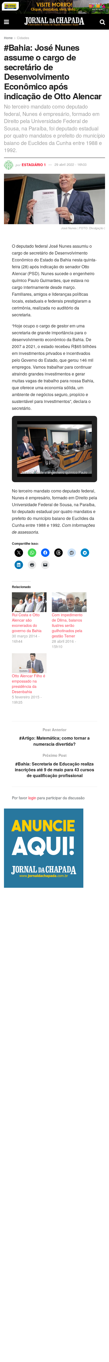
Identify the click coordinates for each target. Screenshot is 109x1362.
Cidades (23, 37)
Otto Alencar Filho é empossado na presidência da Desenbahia (28, 683)
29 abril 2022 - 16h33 (70, 164)
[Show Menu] (6, 22)
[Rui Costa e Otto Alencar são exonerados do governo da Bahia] (29, 602)
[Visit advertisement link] (54, 7)
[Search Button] (102, 22)
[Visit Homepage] (54, 21)
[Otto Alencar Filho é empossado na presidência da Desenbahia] (29, 663)
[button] (42, 462)
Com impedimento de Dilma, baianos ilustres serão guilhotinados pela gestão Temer (67, 625)
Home (8, 37)
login (32, 797)
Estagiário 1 (34, 164)
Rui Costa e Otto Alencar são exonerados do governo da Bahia (27, 622)
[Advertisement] (54, 1125)
